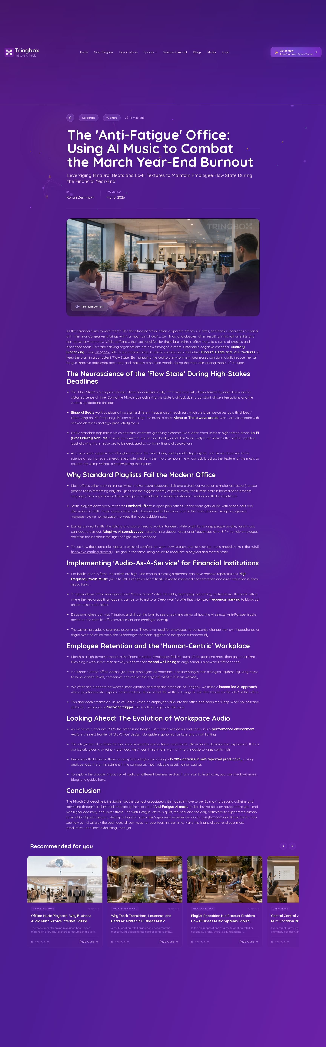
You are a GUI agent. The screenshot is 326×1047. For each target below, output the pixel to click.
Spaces (149, 52)
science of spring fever (89, 458)
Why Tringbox (103, 52)
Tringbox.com (211, 817)
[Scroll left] (283, 846)
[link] (65, 902)
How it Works (128, 52)
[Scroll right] (292, 846)
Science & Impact (175, 52)
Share (113, 117)
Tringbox (102, 352)
